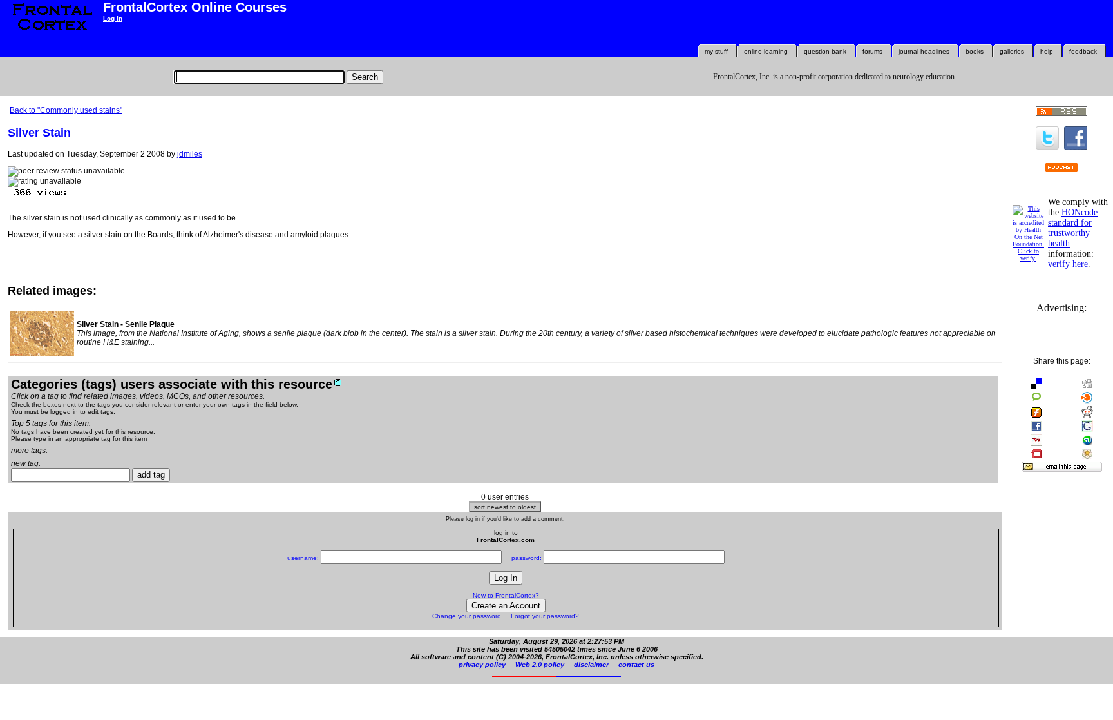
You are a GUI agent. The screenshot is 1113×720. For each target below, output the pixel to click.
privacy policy (482, 664)
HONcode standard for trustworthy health (1073, 228)
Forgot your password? (545, 615)
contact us (636, 664)
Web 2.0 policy (539, 664)
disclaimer (591, 664)
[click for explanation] (337, 382)
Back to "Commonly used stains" (66, 110)
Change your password (466, 615)
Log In (112, 18)
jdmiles (189, 154)
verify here (1068, 264)
